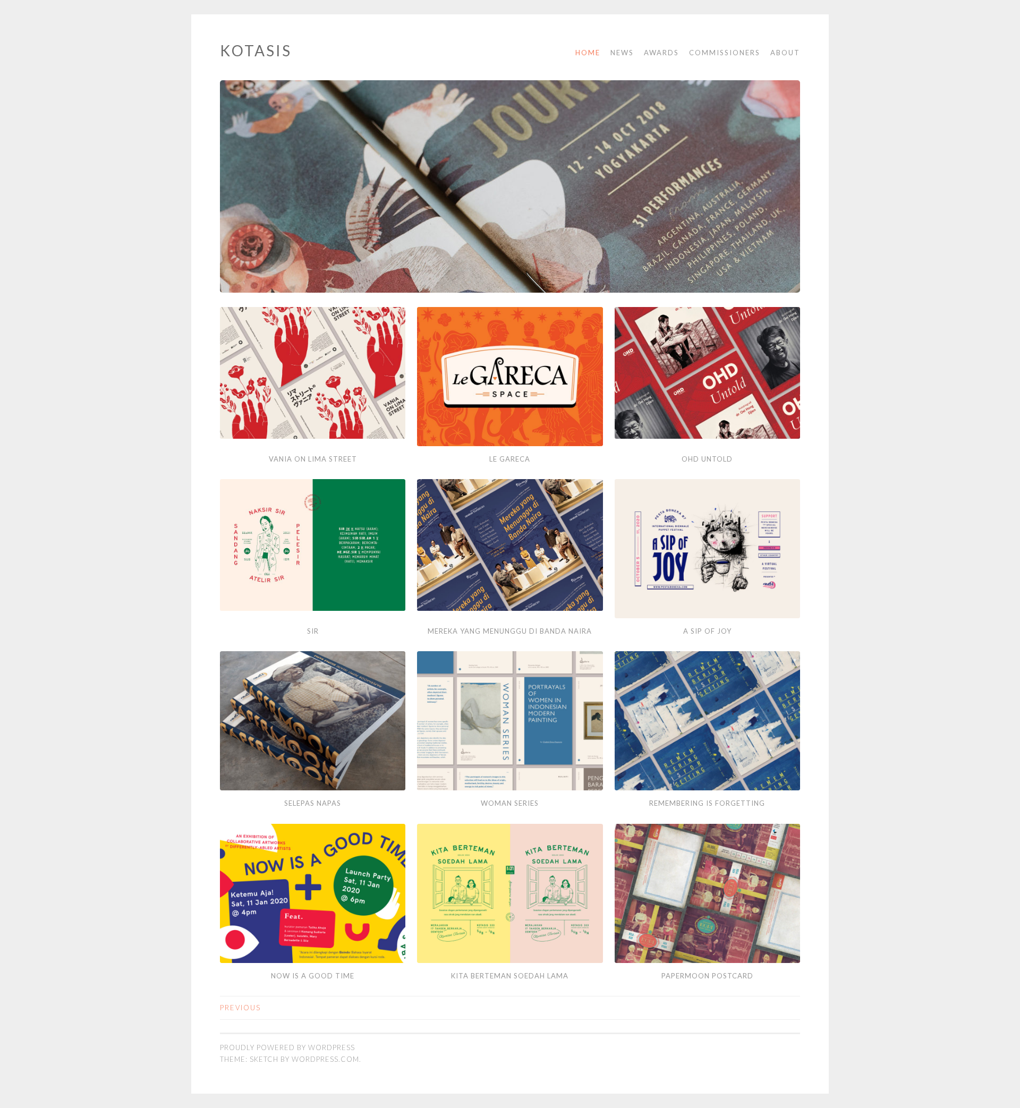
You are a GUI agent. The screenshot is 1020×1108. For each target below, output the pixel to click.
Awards (661, 52)
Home (587, 52)
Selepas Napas (312, 803)
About (785, 52)
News (622, 52)
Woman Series (510, 803)
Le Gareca (509, 459)
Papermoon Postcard (707, 975)
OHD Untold (707, 459)
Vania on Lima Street (313, 459)
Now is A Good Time (312, 975)
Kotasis (256, 50)
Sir (313, 631)
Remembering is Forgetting (707, 803)
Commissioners (724, 52)
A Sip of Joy (707, 631)
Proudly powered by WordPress (287, 1047)
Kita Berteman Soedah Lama (509, 975)
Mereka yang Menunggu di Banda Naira (510, 631)
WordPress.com (325, 1059)
